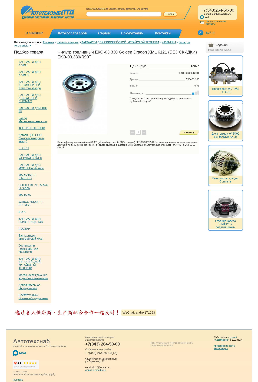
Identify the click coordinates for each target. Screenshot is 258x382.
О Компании (34, 33)
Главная (48, 42)
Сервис (104, 33)
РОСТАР (24, 228)
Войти (210, 32)
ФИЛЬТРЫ (169, 42)
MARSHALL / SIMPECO (27, 177)
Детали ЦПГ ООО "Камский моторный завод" (31, 138)
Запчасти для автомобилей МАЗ (31, 237)
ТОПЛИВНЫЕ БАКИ (32, 128)
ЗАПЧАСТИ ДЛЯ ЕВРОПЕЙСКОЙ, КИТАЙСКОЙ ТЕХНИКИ (120, 42)
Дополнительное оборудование (29, 287)
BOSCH (24, 148)
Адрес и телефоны (95, 370)
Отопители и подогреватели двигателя (28, 248)
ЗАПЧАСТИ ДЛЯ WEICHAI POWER (30, 157)
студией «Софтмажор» (225, 338)
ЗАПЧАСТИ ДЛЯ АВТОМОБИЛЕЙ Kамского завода (30, 85)
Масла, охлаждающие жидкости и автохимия (33, 277)
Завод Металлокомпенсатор (33, 120)
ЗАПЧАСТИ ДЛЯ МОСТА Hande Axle (31, 167)
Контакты (163, 33)
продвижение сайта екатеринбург (224, 347)
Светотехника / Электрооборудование (33, 297)
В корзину (189, 132)
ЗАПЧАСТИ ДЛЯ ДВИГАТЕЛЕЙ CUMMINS (30, 98)
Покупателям (132, 33)
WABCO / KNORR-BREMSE (30, 203)
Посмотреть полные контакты (216, 22)
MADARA (25, 195)
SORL (22, 211)
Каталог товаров (72, 33)
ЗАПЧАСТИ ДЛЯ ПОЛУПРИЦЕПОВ (31, 220)
